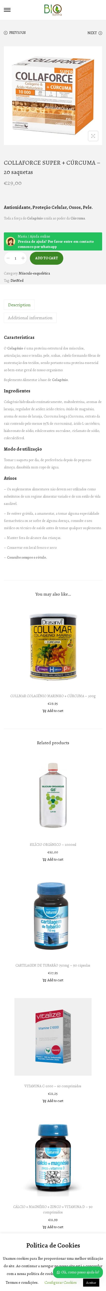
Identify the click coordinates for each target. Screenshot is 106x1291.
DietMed (17, 280)
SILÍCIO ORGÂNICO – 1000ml (53, 844)
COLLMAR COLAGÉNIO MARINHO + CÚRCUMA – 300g (53, 696)
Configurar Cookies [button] (61, 1282)
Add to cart (46, 258)
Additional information (30, 318)
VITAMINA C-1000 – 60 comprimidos (52, 1086)
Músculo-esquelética (34, 273)
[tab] (53, 305)
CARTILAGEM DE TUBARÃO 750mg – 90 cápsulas (52, 965)
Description (19, 305)
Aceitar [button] (91, 1282)
